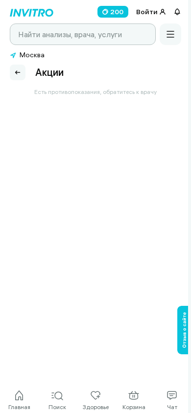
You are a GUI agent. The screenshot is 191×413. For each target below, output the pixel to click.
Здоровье (96, 407)
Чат (172, 407)
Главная (19, 407)
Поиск (57, 407)
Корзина (133, 407)
